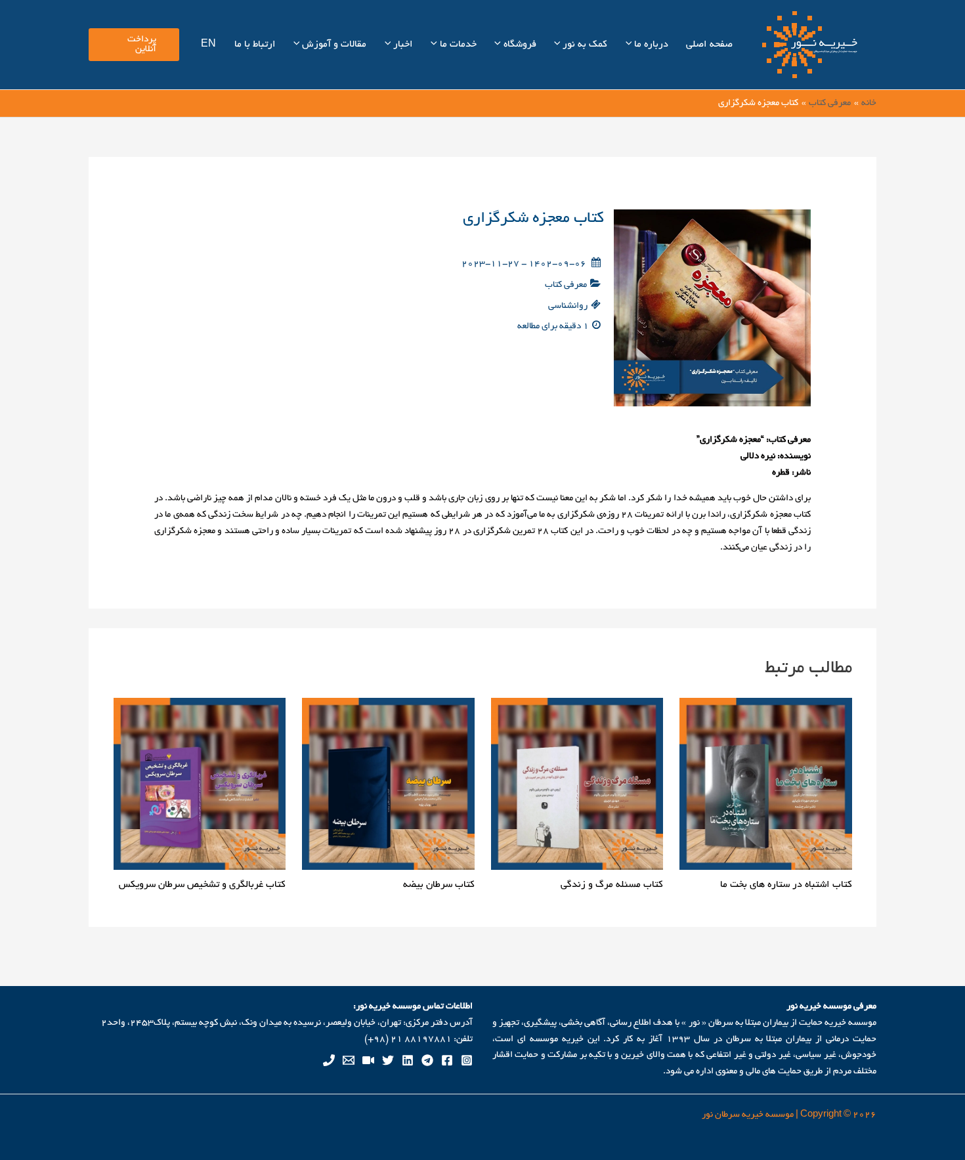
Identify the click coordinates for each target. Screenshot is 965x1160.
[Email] (348, 1060)
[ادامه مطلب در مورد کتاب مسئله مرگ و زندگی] (577, 785)
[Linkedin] (408, 1060)
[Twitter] (388, 1060)
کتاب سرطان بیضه (439, 885)
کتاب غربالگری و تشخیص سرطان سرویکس (202, 885)
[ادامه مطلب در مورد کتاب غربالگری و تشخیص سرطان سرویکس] (200, 785)
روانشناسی (568, 306)
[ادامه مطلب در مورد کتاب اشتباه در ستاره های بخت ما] (765, 785)
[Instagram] (467, 1060)
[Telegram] (427, 1060)
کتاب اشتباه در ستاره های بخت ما (786, 885)
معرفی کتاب (566, 285)
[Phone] (329, 1060)
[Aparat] (368, 1060)
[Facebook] (447, 1060)
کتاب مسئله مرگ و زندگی (612, 885)
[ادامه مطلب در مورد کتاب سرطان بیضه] (388, 785)
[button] (630, 45)
